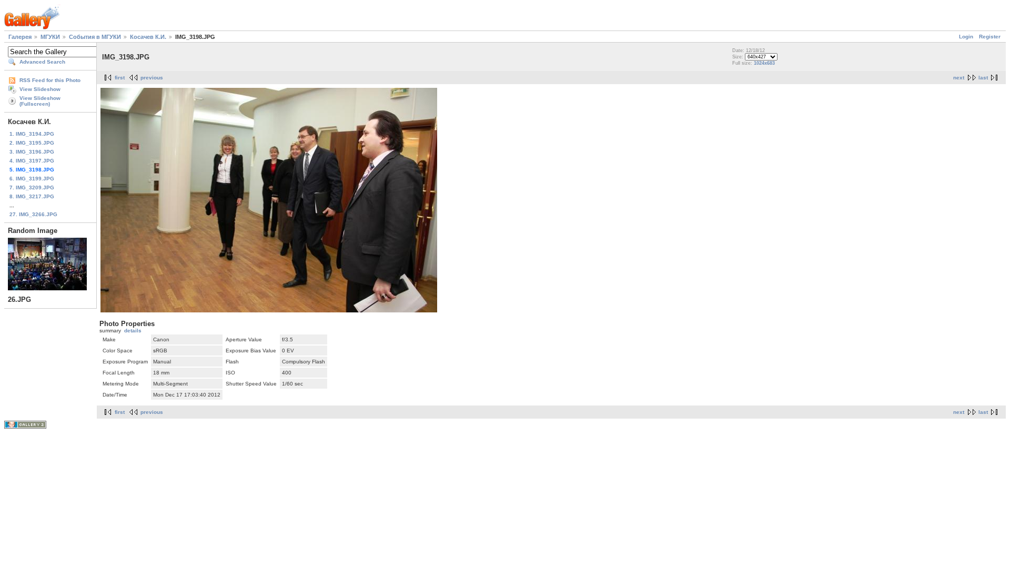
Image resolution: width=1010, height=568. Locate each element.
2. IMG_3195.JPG (31, 143)
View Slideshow (39, 89)
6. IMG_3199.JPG (31, 178)
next (958, 77)
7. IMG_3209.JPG (31, 187)
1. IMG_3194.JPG (31, 134)
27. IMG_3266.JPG (33, 214)
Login (966, 36)
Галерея (20, 37)
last (983, 77)
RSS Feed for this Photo (49, 80)
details (133, 330)
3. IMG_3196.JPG (31, 152)
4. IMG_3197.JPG (31, 161)
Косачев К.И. (148, 37)
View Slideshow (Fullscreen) (39, 101)
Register (990, 36)
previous (151, 77)
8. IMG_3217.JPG (31, 196)
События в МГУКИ (95, 37)
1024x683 (764, 63)
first (120, 77)
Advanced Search (42, 62)
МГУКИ (50, 37)
